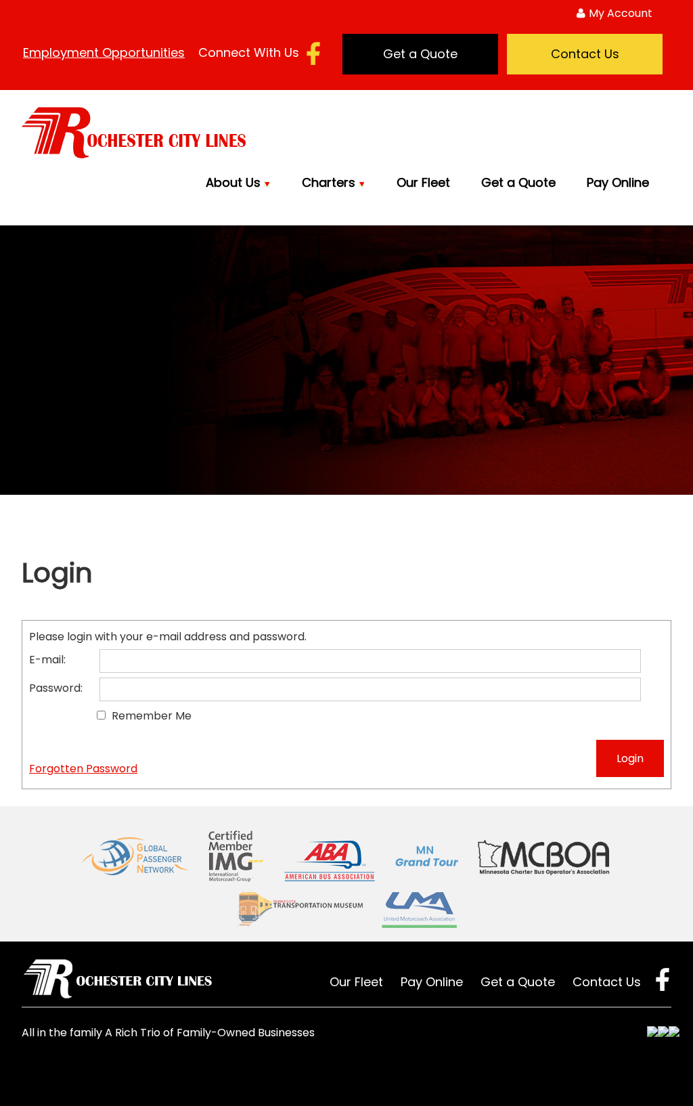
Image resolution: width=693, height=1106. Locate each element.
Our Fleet (423, 182)
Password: (56, 688)
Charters (330, 182)
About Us (235, 182)
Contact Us (585, 53)
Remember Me (152, 716)
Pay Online (618, 182)
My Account (620, 13)
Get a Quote (420, 53)
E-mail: (47, 659)
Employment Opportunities (104, 52)
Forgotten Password (83, 768)
